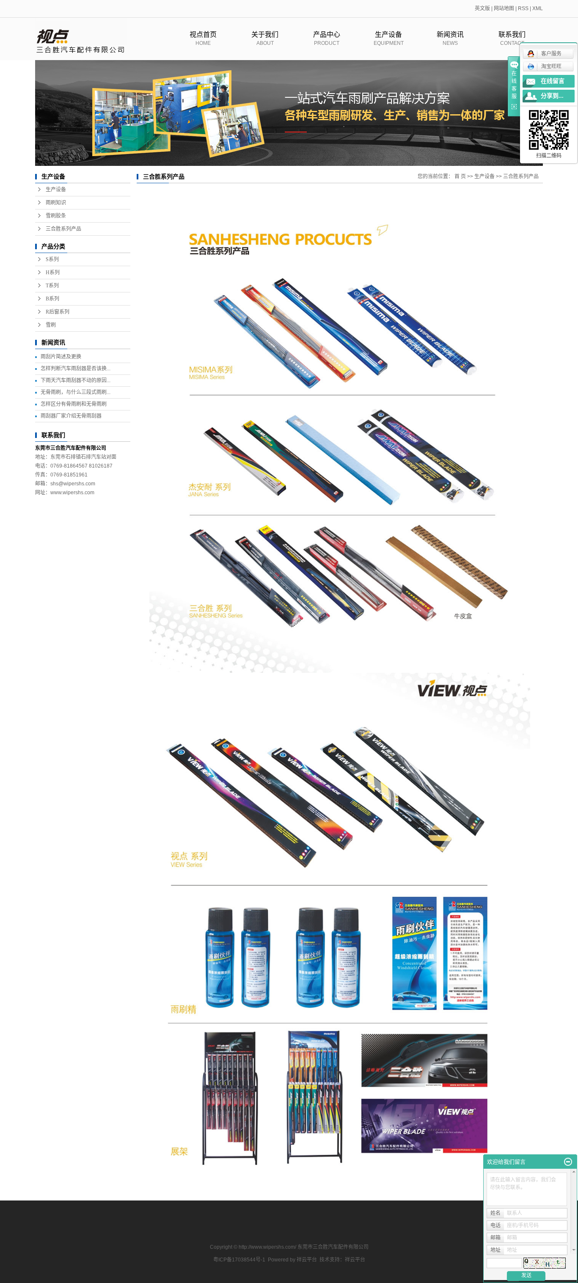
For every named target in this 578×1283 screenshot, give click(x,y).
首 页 (460, 176)
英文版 (482, 8)
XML (537, 8)
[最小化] (568, 1162)
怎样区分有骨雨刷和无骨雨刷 (74, 404)
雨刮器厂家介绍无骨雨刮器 (71, 416)
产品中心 (326, 38)
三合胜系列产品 (63, 229)
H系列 (53, 272)
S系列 (52, 259)
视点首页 (203, 38)
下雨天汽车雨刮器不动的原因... (75, 380)
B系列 (52, 299)
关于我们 (264, 38)
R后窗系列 (57, 312)
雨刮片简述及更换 (61, 357)
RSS (523, 8)
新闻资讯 (450, 38)
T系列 (52, 286)
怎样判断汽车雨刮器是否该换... (75, 369)
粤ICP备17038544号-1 (239, 1260)
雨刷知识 (56, 203)
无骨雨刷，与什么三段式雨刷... (75, 392)
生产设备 (389, 38)
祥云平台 (307, 1260)
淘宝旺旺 (551, 66)
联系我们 (512, 38)
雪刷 (51, 325)
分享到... (552, 96)
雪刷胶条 (56, 216)
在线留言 (552, 81)
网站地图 (504, 8)
